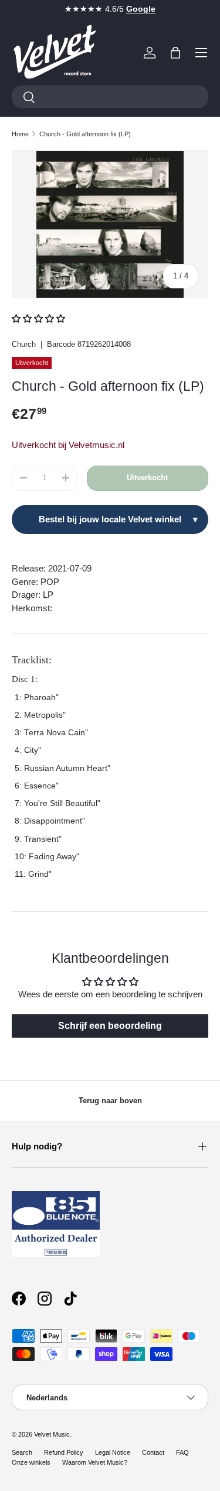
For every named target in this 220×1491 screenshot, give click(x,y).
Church (24, 344)
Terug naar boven (110, 1100)
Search (22, 1452)
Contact (153, 1452)
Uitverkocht (147, 477)
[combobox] (110, 96)
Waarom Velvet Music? (94, 1462)
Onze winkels (31, 1462)
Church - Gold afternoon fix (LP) (85, 133)
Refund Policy (63, 1452)
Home (20, 133)
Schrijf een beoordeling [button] (110, 1026)
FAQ (182, 1452)
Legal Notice (112, 1452)
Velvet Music (52, 1434)
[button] (175, 53)
